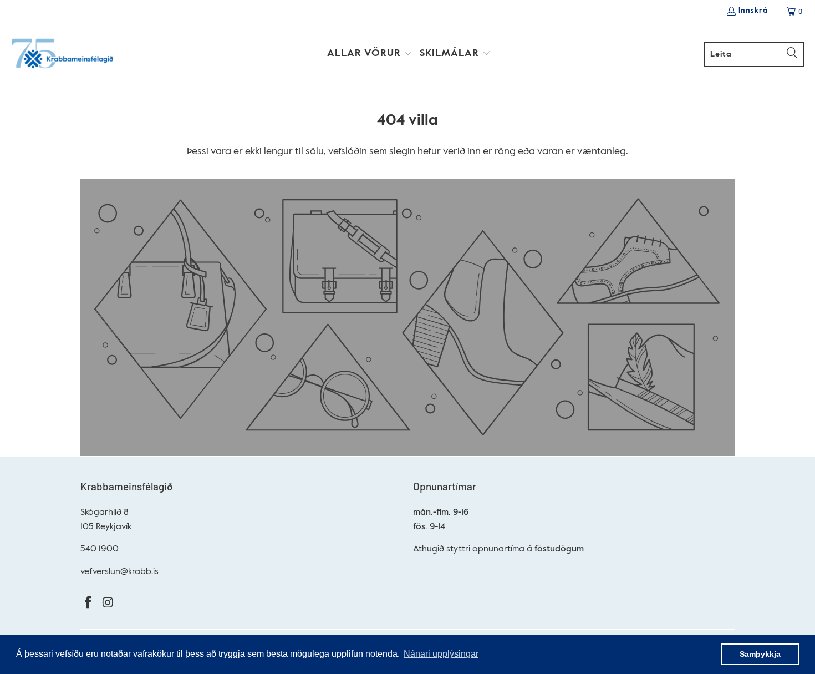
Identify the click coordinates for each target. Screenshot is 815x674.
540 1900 (99, 549)
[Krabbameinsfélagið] (62, 54)
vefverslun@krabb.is (119, 571)
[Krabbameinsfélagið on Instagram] (108, 603)
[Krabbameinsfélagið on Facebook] (88, 603)
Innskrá (753, 10)
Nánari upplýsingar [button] (441, 653)
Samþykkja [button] (760, 654)
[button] (369, 54)
